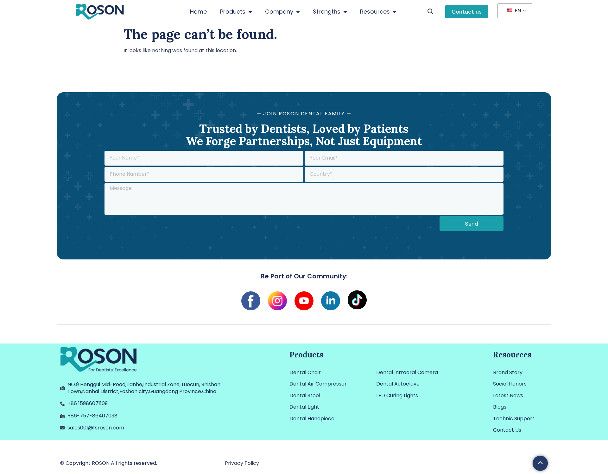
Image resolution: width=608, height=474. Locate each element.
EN (517, 10)
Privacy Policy (242, 463)
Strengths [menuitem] (326, 11)
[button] (430, 12)
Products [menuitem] (232, 11)
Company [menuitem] (279, 11)
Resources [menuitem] (375, 11)
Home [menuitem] (198, 11)
